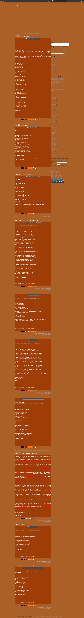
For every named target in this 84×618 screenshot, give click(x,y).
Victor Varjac (53, 100)
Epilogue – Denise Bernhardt (21, 125)
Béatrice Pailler (48, 392)
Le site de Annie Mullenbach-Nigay (56, 171)
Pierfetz (53, 110)
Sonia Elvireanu (54, 132)
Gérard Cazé (53, 150)
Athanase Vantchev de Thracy (56, 149)
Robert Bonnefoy (54, 131)
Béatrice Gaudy (54, 122)
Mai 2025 (53, 68)
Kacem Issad (53, 140)
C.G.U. (47, 616)
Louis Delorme (54, 121)
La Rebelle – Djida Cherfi (20, 524)
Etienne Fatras (53, 129)
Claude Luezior (54, 109)
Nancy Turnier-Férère (54, 128)
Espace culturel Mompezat (54, 173)
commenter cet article (45, 170)
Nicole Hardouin (54, 112)
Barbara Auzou (54, 145)
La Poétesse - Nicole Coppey (55, 85)
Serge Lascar (53, 134)
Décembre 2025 (54, 60)
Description (53, 36)
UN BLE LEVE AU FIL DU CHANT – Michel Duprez (27, 397)
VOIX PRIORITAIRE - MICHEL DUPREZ (57, 81)
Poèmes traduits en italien (55, 146)
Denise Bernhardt (48, 169)
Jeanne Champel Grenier (55, 115)
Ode (52, 99)
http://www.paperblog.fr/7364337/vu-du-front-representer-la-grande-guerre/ (27, 343)
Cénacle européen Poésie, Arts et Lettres (56, 176)
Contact (52, 38)
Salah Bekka (53, 154)
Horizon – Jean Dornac (54, 82)
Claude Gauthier (54, 116)
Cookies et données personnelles (53, 616)
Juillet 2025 (53, 65)
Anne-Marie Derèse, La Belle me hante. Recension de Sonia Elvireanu (59, 90)
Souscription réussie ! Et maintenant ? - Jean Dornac (26, 453)
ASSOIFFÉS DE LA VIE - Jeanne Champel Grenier (58, 79)
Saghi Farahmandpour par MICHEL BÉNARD (57, 78)
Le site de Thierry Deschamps (55, 172)
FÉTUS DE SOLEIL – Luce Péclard (23, 174)
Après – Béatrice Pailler (20, 338)
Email (52, 162)
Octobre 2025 (54, 63)
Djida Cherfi (49, 561)
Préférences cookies (61, 616)
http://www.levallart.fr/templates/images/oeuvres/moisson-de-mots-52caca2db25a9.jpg (29, 403)
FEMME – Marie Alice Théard (21, 293)
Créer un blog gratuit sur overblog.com (57, 181)
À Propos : (53, 46)
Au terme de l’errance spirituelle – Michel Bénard (25, 565)
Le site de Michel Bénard (54, 170)
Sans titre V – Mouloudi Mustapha (22, 36)
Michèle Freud (54, 106)
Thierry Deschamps (54, 111)
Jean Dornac (48, 520)
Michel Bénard (48, 607)
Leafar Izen (53, 143)
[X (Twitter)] (50, 1)
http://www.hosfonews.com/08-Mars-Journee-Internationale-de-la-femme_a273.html (28, 298)
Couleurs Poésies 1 (53, 169)
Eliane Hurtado (54, 120)
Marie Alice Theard (47, 333)
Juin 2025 (53, 66)
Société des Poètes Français (55, 174)
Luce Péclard (48, 215)
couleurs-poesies (17, 614)
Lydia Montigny (54, 117)
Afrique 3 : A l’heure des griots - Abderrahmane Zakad (27, 220)
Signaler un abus (42, 616)
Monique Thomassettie (55, 148)
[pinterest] (52, 1)
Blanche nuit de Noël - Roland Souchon (56, 84)
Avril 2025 (53, 69)
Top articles (33, 616)
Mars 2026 (53, 58)
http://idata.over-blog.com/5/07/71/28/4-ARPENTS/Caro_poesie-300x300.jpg (27, 530)
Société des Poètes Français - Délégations (56, 175)
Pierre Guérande (54, 137)
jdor (24, 616)
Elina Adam (53, 133)
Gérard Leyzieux (54, 144)
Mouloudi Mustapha (54, 123)
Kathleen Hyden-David (55, 151)
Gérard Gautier (54, 126)
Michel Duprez (54, 104)
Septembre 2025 (54, 64)
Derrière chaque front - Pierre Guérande (56, 80)
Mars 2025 (53, 70)
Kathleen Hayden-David (55, 155)
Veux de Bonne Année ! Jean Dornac (56, 83)
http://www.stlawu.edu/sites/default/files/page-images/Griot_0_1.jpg (26, 225)
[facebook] (48, 1)
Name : (52, 42)
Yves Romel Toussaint (54, 138)
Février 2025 (53, 71)
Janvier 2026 (53, 59)
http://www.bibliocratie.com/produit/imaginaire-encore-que (30, 501)
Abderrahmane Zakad (47, 288)
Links (52, 91)
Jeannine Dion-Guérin (55, 139)
